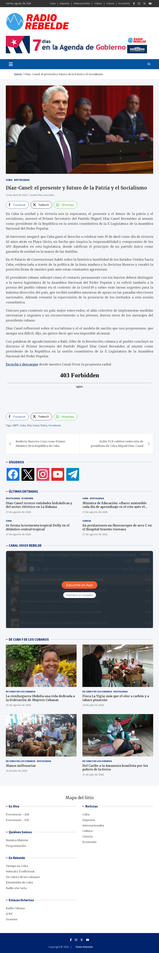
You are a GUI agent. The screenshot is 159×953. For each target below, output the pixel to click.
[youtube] (57, 474)
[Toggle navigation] (11, 64)
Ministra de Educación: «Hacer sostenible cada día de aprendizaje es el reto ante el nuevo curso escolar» (114, 507)
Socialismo (54, 425)
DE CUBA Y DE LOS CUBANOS (29, 639)
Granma (11, 919)
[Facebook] (134, 4)
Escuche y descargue (22, 364)
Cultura (98, 3)
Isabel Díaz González (42, 195)
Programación (16, 846)
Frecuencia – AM (17, 814)
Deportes (64, 3)
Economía (124, 3)
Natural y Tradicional (20, 871)
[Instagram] (139, 4)
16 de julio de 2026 (16, 770)
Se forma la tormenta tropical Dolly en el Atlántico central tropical (37, 527)
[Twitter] (144, 4)
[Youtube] (150, 4)
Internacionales (82, 3)
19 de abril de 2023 (17, 195)
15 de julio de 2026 (93, 774)
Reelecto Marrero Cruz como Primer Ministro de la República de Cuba (40, 443)
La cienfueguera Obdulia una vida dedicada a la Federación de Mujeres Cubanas (40, 698)
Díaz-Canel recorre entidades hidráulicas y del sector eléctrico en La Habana (39, 505)
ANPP (15, 425)
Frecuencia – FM (17, 820)
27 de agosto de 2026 (18, 512)
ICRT (9, 914)
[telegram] (72, 474)
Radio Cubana (15, 908)
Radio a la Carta (16, 888)
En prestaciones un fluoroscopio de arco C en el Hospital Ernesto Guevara (117, 527)
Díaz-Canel (33, 425)
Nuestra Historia (17, 840)
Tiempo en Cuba (17, 866)
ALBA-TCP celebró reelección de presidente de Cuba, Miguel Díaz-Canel (117, 443)
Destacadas (22, 180)
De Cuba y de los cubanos (20, 691)
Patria (44, 425)
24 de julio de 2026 (93, 705)
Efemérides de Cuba (19, 882)
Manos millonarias (21, 766)
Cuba (52, 3)
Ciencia (110, 3)
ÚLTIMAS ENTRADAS (23, 491)
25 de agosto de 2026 (18, 705)
